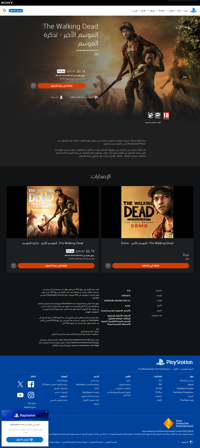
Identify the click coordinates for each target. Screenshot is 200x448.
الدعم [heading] (96, 376)
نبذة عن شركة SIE (186, 380)
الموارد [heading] (64, 376)
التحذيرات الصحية (61, 392)
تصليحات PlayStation (90, 392)
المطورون (63, 396)
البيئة (128, 380)
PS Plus (162, 11)
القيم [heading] (127, 376)
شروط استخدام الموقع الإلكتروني (74, 442)
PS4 (160, 384)
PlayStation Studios (185, 388)
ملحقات (152, 11)
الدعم (135, 11)
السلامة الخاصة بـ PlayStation (87, 384)
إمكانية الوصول (124, 384)
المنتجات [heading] (158, 376)
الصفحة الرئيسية (187, 369)
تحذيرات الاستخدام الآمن (90, 331)
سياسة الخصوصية (96, 442)
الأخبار (143, 11)
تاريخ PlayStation (186, 400)
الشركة (190, 396)
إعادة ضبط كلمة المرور (90, 396)
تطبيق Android (30, 407)
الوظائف (190, 384)
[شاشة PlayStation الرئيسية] (193, 10)
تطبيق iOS (32, 403)
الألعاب (171, 11)
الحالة (97, 388)
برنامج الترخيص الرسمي (58, 400)
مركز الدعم (95, 380)
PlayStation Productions (183, 392)
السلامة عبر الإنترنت (122, 388)
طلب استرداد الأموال (91, 400)
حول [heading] (191, 376)
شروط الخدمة (62, 380)
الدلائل (96, 404)
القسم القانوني (111, 442)
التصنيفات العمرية (60, 388)
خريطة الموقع (54, 442)
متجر (186, 11)
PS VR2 (159, 388)
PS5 (160, 380)
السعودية (184, 442)
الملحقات (158, 396)
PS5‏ (179, 11)
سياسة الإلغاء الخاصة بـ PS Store (54, 384)
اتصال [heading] (33, 376)
